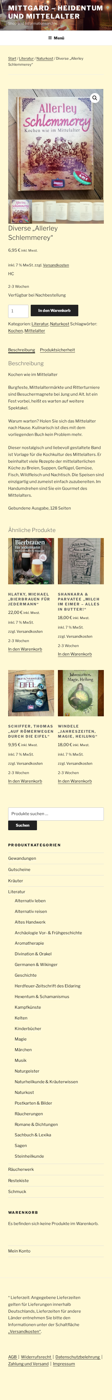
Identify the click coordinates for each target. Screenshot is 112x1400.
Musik (20, 1060)
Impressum (64, 1363)
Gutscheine (19, 869)
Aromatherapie (29, 943)
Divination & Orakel (33, 953)
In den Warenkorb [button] (25, 649)
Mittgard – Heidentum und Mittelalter (55, 12)
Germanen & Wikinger (36, 964)
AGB (12, 1357)
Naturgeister (27, 1071)
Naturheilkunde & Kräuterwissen (46, 1081)
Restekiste (18, 1180)
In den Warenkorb (54, 310)
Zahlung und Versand (28, 1363)
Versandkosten (56, 265)
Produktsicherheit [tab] (57, 349)
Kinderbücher (28, 1028)
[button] (95, 98)
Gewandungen (22, 858)
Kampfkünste (28, 1007)
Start (12, 58)
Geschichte (26, 975)
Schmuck (17, 1191)
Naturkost (44, 58)
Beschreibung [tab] (21, 349)
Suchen (22, 825)
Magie (21, 1039)
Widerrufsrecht (36, 1357)
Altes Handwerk (30, 922)
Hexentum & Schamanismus (42, 996)
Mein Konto (19, 1251)
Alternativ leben (30, 900)
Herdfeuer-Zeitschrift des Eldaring (47, 986)
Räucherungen (29, 1113)
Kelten (21, 1018)
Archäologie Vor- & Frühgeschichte (48, 932)
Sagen (21, 1145)
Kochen (15, 330)
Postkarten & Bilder (33, 1103)
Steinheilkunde (29, 1156)
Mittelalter (34, 330)
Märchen (23, 1049)
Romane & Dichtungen (36, 1124)
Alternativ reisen (31, 911)
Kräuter (15, 880)
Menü (59, 38)
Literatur (26, 58)
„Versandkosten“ (24, 1331)
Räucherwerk (21, 1169)
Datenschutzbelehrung (78, 1357)
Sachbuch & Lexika (33, 1134)
